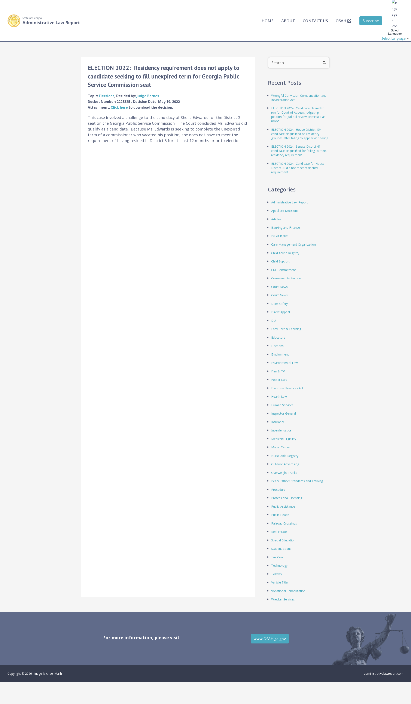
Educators (278, 337)
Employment (280, 354)
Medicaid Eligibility (283, 439)
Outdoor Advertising (285, 464)
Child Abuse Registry (285, 253)
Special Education (283, 540)
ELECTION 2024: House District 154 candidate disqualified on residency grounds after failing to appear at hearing (299, 133)
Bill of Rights (280, 236)
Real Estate (279, 532)
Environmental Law (284, 363)
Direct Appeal (280, 312)
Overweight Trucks (284, 473)
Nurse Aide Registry (284, 456)
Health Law (279, 396)
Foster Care (279, 380)
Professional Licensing (286, 498)
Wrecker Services (283, 599)
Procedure (278, 490)
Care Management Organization (293, 244)
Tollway (276, 574)
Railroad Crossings (284, 523)
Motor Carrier (280, 447)
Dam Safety (279, 304)
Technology (279, 565)
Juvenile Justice (281, 430)
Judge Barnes (148, 95)
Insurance (278, 422)
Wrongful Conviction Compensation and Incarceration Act (298, 97)
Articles (276, 219)
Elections (106, 95)
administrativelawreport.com (384, 673)
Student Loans (281, 549)
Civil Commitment (283, 270)
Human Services (282, 405)
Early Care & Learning (286, 329)
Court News (279, 287)
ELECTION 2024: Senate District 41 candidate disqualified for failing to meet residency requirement (299, 150)
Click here (120, 107)
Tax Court (278, 557)
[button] (370, 20)
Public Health (280, 515)
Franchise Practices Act (287, 388)
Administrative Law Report (289, 202)
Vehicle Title (279, 582)
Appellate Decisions (284, 211)
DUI (274, 321)
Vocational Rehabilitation (288, 591)
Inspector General (283, 413)
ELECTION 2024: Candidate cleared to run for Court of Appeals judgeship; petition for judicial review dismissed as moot (298, 114)
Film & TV (278, 371)
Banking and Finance (285, 227)
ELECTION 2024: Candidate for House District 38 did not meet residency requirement (298, 168)
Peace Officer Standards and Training (297, 481)
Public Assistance (283, 506)
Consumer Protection (286, 278)
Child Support (280, 261)
